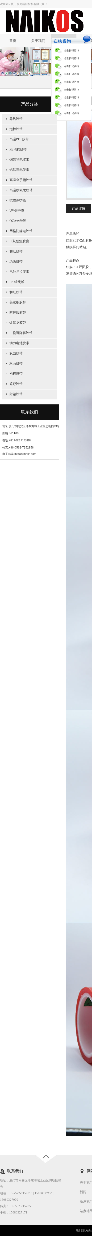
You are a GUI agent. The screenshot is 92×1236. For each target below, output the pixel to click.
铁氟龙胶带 (17, 323)
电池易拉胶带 (19, 272)
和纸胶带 (16, 251)
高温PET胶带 (19, 139)
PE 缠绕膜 (16, 282)
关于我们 (38, 41)
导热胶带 (16, 119)
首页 (12, 41)
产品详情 (78, 208)
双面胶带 (16, 353)
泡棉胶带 (16, 129)
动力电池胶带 (19, 343)
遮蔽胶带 (16, 384)
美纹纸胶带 (17, 302)
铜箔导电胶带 (19, 159)
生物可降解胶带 (21, 333)
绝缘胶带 (16, 261)
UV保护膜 (16, 210)
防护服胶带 (17, 312)
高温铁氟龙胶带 (21, 190)
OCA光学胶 (17, 221)
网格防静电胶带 (21, 231)
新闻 (83, 1192)
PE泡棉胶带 (18, 149)
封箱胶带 (16, 394)
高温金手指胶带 (21, 180)
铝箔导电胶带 (19, 170)
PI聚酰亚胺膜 (19, 241)
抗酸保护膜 (17, 200)
